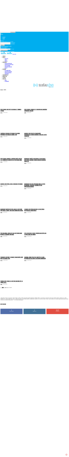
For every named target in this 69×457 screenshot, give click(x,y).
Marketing (5, 76)
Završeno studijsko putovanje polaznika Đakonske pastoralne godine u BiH (10, 134)
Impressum (4, 36)
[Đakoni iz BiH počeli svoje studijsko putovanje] (11, 174)
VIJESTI (4, 57)
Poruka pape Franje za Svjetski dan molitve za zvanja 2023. (11, 281)
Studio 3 (4, 77)
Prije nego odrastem (8, 72)
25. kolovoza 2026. (4, 295)
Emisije (4, 56)
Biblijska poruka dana (8, 63)
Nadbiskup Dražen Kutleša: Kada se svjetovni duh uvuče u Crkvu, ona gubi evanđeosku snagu (11, 209)
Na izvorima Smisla (8, 70)
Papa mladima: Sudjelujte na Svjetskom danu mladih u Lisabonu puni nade (11, 233)
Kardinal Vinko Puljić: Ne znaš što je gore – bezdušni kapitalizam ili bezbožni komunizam (35, 257)
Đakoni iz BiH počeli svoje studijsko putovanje (11, 184)
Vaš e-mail (12, 49)
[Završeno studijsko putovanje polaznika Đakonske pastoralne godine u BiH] (11, 123)
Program (4, 37)
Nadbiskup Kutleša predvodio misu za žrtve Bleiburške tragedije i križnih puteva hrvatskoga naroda (34, 185)
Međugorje (6, 58)
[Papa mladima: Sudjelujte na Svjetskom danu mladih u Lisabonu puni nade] (11, 223)
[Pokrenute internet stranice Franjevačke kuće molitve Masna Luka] (11, 247)
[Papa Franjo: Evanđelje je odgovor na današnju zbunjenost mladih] (35, 99)
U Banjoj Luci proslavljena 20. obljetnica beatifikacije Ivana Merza (34, 209)
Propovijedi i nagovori (8, 66)
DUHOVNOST (5, 62)
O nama (4, 38)
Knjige (6, 80)
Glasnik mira (7, 81)
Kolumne (4, 69)
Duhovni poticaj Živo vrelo (9, 64)
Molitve (6, 68)
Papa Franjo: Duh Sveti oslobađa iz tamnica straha (10, 110)
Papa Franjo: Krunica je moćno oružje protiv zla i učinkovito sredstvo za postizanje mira (11, 159)
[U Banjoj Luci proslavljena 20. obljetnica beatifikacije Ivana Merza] (35, 199)
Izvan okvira (7, 73)
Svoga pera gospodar (8, 71)
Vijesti (1, 89)
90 (5, 287)
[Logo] (3, 54)
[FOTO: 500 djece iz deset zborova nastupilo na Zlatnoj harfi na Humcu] (35, 223)
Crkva (6, 59)
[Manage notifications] (66, 454)
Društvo (6, 61)
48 (3, 287)
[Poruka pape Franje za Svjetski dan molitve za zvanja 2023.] (11, 271)
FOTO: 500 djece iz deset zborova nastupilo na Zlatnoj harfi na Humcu (35, 233)
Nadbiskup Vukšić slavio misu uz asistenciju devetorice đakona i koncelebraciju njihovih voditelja (35, 160)
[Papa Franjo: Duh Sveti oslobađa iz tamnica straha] (11, 99)
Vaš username (12, 42)
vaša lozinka (12, 43)
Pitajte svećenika (7, 65)
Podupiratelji (5, 75)
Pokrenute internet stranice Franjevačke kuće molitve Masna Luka (11, 257)
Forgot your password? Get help (5, 46)
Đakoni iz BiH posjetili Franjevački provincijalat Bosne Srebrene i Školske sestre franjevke (35, 135)
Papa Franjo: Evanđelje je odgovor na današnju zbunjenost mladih (35, 110)
